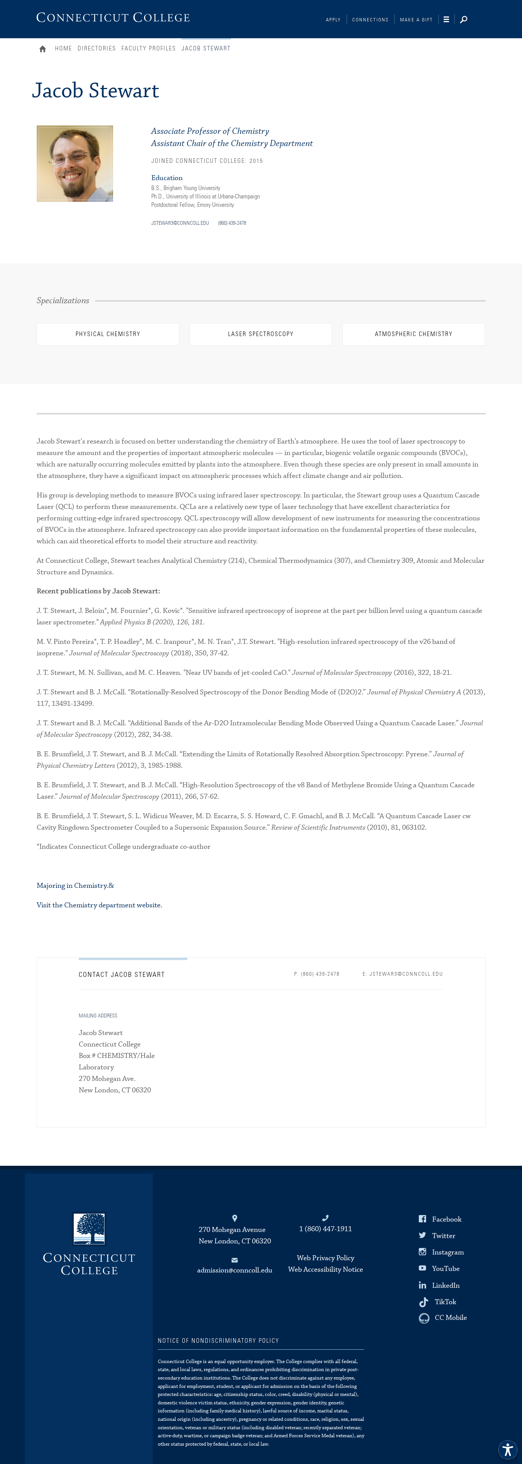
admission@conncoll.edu (234, 1270)
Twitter (444, 1236)
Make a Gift (416, 20)
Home (44, 49)
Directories (97, 48)
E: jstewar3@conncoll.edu (403, 974)
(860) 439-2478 (232, 223)
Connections (370, 20)
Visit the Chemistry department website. (99, 905)
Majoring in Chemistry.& (75, 885)
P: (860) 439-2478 (317, 974)
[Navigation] (449, 19)
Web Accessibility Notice (325, 1269)
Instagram (448, 1252)
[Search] (469, 20)
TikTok (445, 1301)
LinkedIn (446, 1285)
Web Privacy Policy (325, 1258)
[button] (507, 1449)
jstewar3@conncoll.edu (180, 223)
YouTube (446, 1269)
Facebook (447, 1219)
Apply (333, 20)
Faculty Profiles (149, 48)
